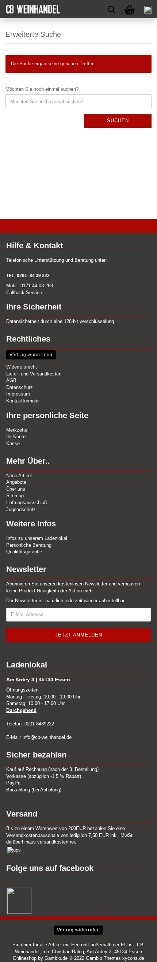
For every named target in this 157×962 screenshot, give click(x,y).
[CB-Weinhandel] (30, 9)
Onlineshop (25, 958)
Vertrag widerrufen (31, 354)
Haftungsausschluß (26, 502)
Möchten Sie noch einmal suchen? (41, 89)
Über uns (15, 489)
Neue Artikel (19, 475)
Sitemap (15, 495)
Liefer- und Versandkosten (33, 374)
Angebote (16, 482)
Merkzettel (17, 430)
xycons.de (133, 958)
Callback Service (24, 292)
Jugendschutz (21, 509)
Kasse (13, 443)
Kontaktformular (23, 401)
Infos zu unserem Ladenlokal (36, 538)
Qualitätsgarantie (24, 551)
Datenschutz (19, 387)
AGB (11, 380)
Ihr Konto (16, 436)
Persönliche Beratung (28, 545)
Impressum (18, 394)
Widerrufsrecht (21, 367)
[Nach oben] (137, 951)
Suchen (118, 120)
